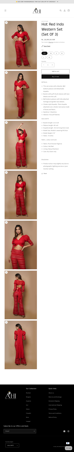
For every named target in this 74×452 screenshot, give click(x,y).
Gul (27, 405)
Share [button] (45, 173)
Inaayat (28, 421)
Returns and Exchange (55, 397)
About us (51, 393)
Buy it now (55, 76)
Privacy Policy (52, 409)
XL (49, 57)
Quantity (44, 61)
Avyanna (28, 401)
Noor (27, 417)
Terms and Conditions (55, 413)
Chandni (28, 413)
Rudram (28, 393)
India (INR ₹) (10, 445)
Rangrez (28, 397)
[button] (5, 11)
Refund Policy (53, 417)
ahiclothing (59, 446)
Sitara (28, 409)
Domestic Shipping (54, 401)
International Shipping (55, 405)
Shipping (50, 42)
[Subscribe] (34, 431)
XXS (44, 53)
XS (51, 53)
